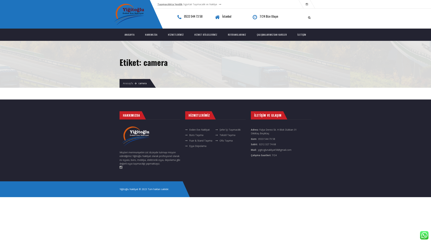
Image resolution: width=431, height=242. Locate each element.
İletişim (301, 34)
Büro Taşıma (196, 135)
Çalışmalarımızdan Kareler (272, 34)
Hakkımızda (151, 34)
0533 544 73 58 (266, 138)
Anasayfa (130, 34)
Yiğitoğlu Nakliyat (129, 189)
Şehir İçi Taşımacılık (230, 129)
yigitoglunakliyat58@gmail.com (274, 149)
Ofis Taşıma (226, 140)
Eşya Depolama (197, 146)
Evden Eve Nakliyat (199, 129)
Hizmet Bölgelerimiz (205, 34)
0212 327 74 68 (267, 144)
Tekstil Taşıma (227, 135)
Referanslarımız (237, 34)
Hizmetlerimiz (176, 34)
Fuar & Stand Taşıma (200, 140)
